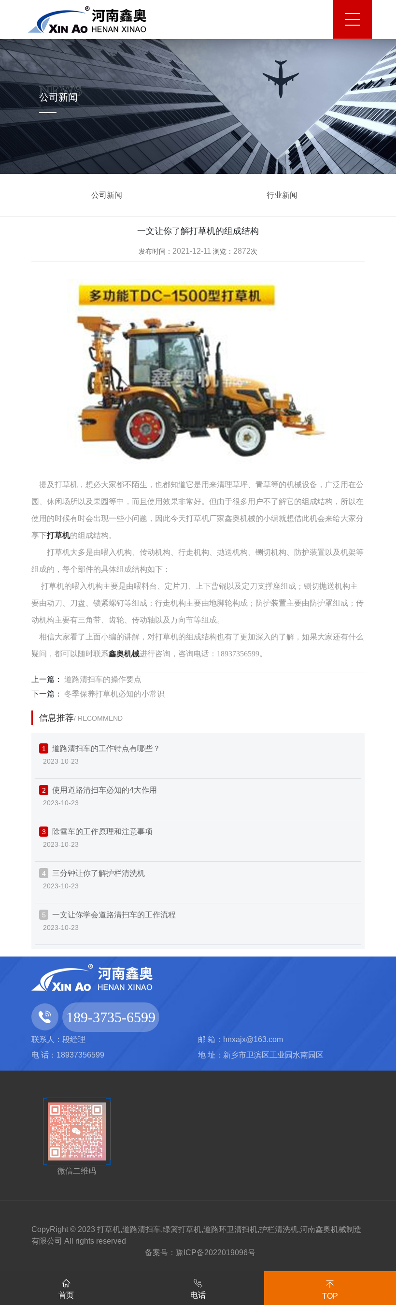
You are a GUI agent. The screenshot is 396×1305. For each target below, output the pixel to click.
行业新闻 (282, 195)
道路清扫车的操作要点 (101, 679)
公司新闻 (106, 195)
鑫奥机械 (124, 654)
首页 (66, 1295)
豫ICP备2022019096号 (215, 1252)
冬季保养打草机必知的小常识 (113, 694)
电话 (198, 1295)
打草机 (58, 535)
